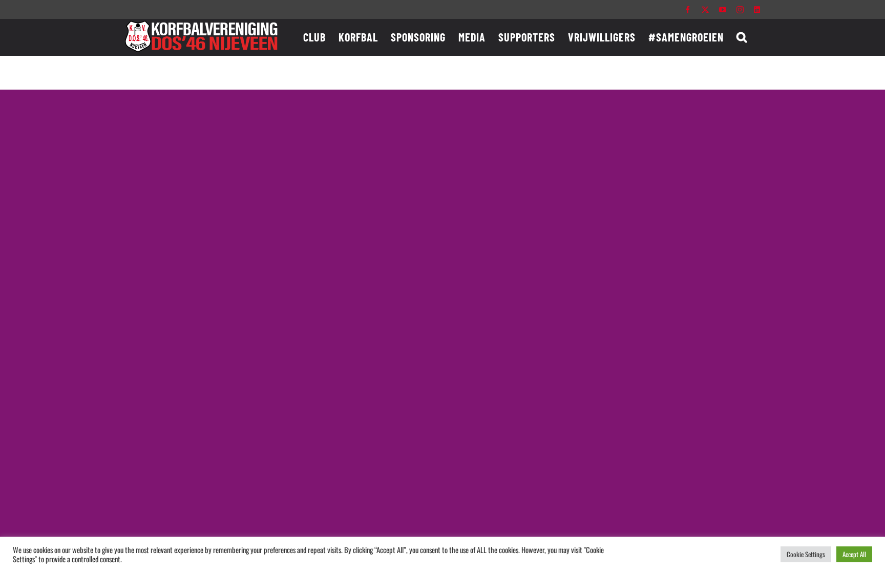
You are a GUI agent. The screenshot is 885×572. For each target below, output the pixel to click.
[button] (741, 37)
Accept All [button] (854, 554)
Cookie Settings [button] (806, 554)
